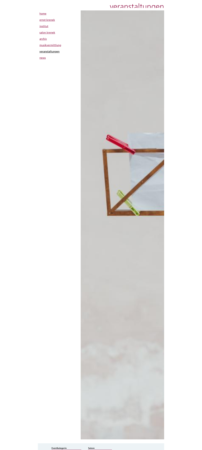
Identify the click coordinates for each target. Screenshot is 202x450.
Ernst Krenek (47, 19)
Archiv (43, 38)
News (42, 57)
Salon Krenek (47, 32)
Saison (91, 448)
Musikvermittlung (50, 45)
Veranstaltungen (49, 51)
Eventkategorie (59, 448)
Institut (43, 26)
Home (42, 13)
